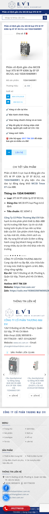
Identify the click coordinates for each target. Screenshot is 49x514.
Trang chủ (8, 429)
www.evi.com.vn (20, 342)
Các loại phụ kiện (33, 460)
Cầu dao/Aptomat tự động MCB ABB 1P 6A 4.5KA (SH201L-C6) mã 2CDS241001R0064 (35, 383)
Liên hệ (14, 396)
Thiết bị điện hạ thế (34, 456)
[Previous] (4, 380)
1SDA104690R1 (12, 180)
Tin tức (7, 441)
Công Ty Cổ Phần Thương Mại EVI (22, 217)
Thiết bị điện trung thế (13, 456)
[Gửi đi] (45, 18)
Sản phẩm (8, 433)
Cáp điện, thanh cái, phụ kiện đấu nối (13, 461)
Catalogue (8, 437)
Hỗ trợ (29, 437)
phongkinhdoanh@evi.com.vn (17, 346)
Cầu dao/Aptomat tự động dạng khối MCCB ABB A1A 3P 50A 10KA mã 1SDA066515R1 (14, 384)
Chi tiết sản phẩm (24, 167)
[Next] (45, 380)
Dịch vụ (30, 433)
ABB (28, 86)
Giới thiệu (30, 429)
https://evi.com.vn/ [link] (24, 287)
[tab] (24, 167)
